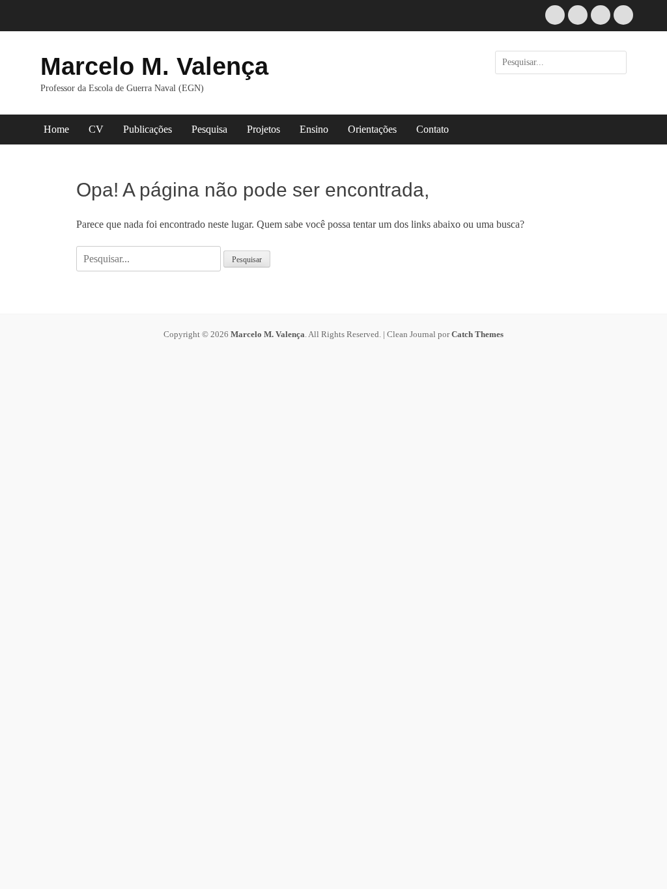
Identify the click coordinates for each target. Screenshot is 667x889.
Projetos (263, 129)
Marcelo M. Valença (154, 66)
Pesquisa (209, 129)
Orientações (372, 129)
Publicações (147, 129)
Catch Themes (477, 334)
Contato (432, 129)
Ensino (314, 129)
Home (56, 129)
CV (96, 129)
